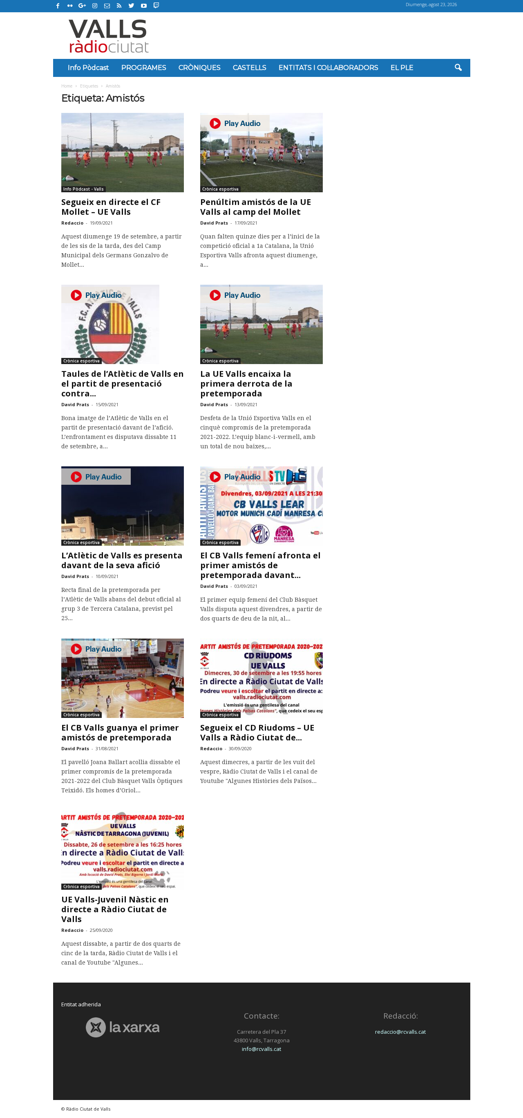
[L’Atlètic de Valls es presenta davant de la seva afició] (122, 506)
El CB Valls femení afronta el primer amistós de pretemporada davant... (260, 565)
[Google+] (82, 6)
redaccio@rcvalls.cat (400, 1031)
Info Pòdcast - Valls (83, 189)
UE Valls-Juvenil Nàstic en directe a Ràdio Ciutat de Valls (115, 909)
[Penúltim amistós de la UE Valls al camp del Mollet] (261, 152)
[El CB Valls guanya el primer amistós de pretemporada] (122, 678)
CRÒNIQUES (200, 68)
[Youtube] (144, 6)
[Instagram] (95, 6)
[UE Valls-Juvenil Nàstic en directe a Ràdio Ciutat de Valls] (122, 850)
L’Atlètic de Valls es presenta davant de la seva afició (122, 560)
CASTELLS (249, 68)
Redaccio (72, 223)
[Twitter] (131, 6)
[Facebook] (58, 6)
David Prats (214, 223)
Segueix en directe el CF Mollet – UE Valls (111, 206)
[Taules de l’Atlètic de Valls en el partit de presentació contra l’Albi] (122, 324)
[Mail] (107, 6)
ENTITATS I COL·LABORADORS (328, 68)
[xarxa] (122, 1027)
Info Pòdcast (88, 68)
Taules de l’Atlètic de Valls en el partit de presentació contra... (122, 383)
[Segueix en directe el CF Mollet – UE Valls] (122, 152)
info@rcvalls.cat (261, 1049)
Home (66, 86)
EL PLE (402, 68)
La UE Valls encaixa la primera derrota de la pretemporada (246, 383)
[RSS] (119, 6)
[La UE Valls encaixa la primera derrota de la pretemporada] (261, 324)
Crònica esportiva (220, 189)
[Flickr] (70, 6)
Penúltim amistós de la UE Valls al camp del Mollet (255, 206)
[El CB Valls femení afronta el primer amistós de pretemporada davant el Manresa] (261, 506)
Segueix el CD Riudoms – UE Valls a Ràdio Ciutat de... (257, 732)
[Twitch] (155, 5)
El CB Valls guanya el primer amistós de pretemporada (120, 732)
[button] (458, 68)
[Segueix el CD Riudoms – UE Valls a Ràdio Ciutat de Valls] (261, 678)
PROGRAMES (143, 68)
